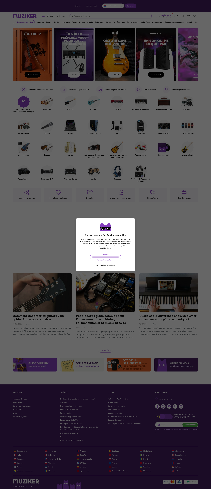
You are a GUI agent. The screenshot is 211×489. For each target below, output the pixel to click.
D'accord (105, 254)
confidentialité (105, 248)
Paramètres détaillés (105, 260)
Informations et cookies (105, 265)
